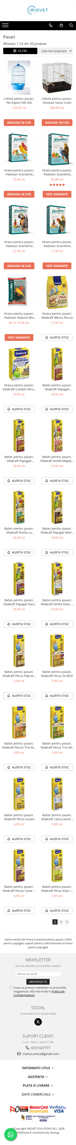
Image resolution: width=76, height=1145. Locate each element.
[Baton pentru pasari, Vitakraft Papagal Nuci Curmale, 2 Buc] (19, 579)
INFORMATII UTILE (36, 1068)
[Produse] (6, 26)
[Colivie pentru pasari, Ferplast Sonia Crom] (57, 77)
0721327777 (40, 1048)
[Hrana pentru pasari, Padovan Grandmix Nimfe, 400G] (57, 221)
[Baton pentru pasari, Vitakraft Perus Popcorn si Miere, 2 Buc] (19, 651)
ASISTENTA (36, 1077)
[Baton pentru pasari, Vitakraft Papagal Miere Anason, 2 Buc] (57, 507)
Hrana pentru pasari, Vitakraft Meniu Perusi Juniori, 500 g (57, 316)
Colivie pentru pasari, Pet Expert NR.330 (19, 101)
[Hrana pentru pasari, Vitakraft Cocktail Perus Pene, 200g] (19, 364)
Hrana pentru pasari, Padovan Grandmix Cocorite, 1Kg (57, 172)
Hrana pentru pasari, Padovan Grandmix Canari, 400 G (19, 172)
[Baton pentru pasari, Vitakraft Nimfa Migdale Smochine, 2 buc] (57, 436)
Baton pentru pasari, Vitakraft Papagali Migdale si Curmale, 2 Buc (57, 387)
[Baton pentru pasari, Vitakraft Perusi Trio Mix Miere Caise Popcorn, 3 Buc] (19, 722)
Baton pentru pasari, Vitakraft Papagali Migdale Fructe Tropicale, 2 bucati (19, 459)
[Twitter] (38, 1022)
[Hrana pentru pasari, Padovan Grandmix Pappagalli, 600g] (19, 221)
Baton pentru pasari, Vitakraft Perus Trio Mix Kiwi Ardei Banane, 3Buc (57, 745)
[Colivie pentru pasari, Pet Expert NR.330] (19, 77)
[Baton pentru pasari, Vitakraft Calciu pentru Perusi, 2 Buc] (57, 794)
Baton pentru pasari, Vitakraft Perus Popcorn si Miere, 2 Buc (19, 674)
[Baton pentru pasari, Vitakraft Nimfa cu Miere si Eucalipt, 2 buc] (19, 507)
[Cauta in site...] (71, 25)
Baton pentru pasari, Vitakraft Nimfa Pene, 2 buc (57, 602)
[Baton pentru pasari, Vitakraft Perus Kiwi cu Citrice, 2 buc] (57, 866)
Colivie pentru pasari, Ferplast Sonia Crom (57, 101)
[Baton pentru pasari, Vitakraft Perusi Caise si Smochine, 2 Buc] (19, 866)
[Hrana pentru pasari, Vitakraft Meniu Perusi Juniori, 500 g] (57, 292)
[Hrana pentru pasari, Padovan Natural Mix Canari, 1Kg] (19, 292)
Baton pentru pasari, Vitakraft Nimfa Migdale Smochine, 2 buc (57, 459)
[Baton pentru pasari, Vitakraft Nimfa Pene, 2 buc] (57, 579)
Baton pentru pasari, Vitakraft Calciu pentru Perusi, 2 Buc (57, 817)
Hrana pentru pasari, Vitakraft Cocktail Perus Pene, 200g (19, 387)
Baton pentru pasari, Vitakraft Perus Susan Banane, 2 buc (19, 817)
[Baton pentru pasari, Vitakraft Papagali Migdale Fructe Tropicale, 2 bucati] (19, 436)
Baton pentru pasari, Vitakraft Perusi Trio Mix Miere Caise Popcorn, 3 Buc (19, 745)
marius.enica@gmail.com (40, 1054)
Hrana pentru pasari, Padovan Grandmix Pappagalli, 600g (19, 244)
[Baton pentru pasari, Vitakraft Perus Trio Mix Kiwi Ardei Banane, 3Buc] (57, 722)
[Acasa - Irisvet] (38, 10)
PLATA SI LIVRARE (36, 1085)
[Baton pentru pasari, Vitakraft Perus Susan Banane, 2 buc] (19, 794)
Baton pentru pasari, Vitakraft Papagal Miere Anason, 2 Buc (57, 530)
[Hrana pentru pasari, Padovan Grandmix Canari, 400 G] (19, 149)
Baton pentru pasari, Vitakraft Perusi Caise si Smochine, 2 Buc (19, 889)
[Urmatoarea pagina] (67, 922)
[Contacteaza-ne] (51, 25)
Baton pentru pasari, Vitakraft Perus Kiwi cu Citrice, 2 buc (57, 889)
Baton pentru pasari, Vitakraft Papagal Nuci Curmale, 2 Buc (19, 602)
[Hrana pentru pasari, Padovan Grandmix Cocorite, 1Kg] (57, 149)
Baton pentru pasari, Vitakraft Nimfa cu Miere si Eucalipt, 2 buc (19, 530)
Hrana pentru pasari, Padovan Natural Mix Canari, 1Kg (19, 316)
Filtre (21, 51)
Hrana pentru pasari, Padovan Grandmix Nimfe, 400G (57, 244)
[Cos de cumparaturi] (61, 25)
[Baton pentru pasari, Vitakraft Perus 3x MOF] (57, 651)
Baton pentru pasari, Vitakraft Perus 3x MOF (57, 674)
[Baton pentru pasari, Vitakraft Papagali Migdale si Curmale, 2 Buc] (57, 364)
